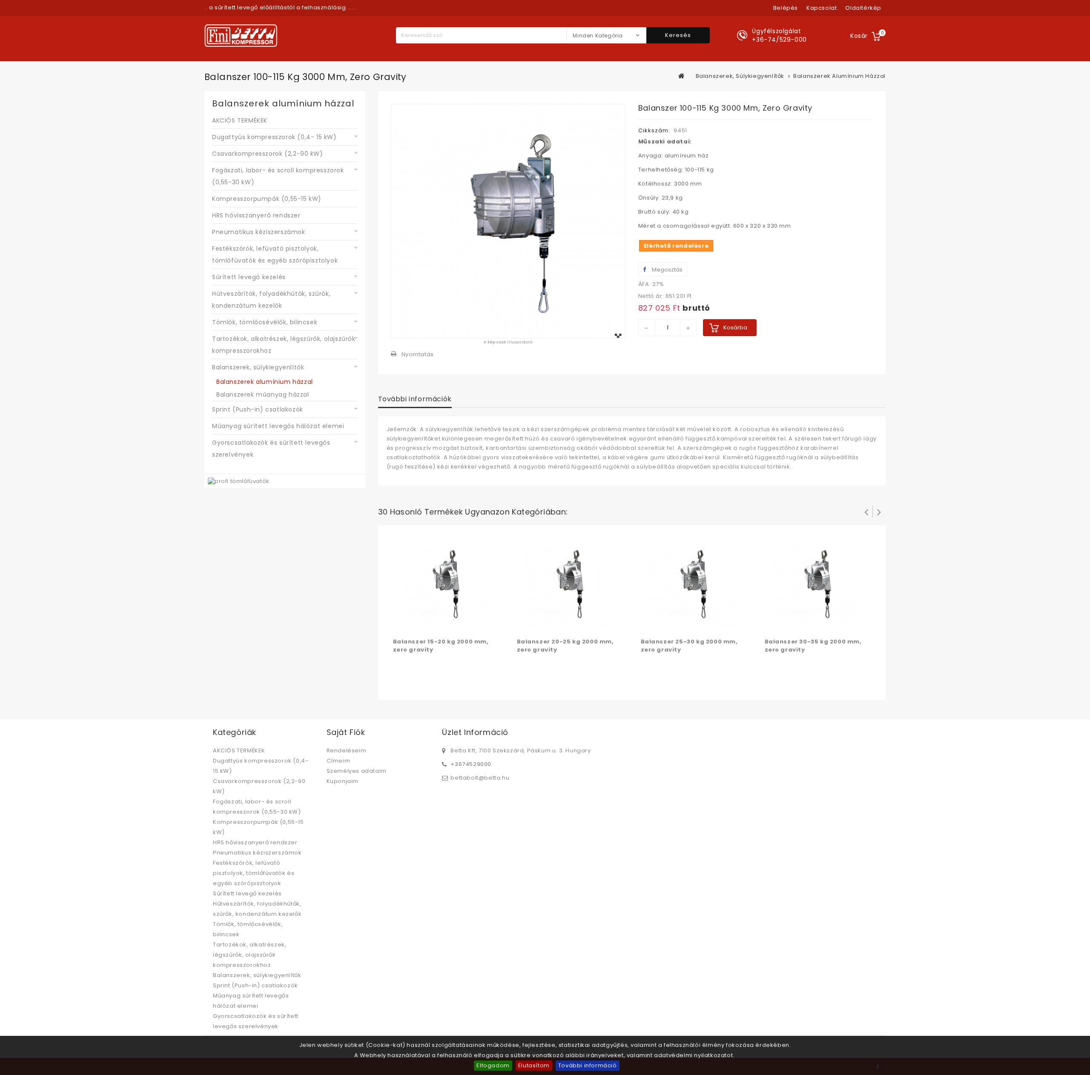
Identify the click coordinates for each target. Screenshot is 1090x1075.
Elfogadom (492, 1065)
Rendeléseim (347, 750)
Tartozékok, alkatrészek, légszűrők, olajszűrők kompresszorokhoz (284, 345)
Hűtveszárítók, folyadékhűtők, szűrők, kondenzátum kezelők (271, 299)
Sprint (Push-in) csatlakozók (257, 409)
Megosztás (667, 270)
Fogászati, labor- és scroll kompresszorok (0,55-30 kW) (278, 176)
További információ (587, 1065)
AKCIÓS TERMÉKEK (239, 120)
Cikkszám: (654, 130)
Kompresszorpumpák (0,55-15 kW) (266, 198)
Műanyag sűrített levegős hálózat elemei (278, 426)
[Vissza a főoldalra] (681, 76)
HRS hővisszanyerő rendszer (256, 215)
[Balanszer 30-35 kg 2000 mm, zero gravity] (818, 583)
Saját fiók (346, 732)
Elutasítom (534, 1065)
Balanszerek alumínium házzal (264, 381)
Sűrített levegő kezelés (249, 277)
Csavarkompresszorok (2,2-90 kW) (267, 153)
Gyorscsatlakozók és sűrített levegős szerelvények (271, 448)
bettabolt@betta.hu (479, 778)
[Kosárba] (400, 624)
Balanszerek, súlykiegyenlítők (258, 367)
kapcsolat (821, 8)
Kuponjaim (343, 781)
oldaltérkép (863, 8)
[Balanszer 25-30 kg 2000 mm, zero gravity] (694, 583)
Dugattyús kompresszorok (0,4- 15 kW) (274, 137)
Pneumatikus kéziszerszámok (258, 232)
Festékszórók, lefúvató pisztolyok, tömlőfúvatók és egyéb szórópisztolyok (275, 254)
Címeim (338, 761)
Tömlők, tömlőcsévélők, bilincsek (264, 322)
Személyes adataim (357, 771)
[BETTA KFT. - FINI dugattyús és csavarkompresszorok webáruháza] (240, 35)
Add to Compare (417, 624)
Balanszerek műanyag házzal (262, 394)
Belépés (785, 8)
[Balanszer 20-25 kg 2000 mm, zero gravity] (570, 583)
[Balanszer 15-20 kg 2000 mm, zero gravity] (446, 583)
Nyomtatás (418, 354)
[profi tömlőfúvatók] (239, 481)
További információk (415, 399)
